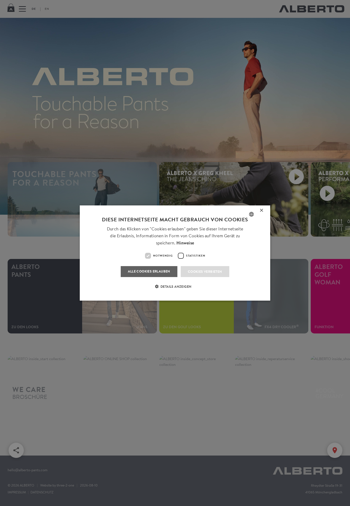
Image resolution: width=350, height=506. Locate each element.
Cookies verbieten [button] (205, 271)
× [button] (262, 211)
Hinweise (185, 243)
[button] (175, 289)
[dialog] (175, 253)
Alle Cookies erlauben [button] (149, 271)
